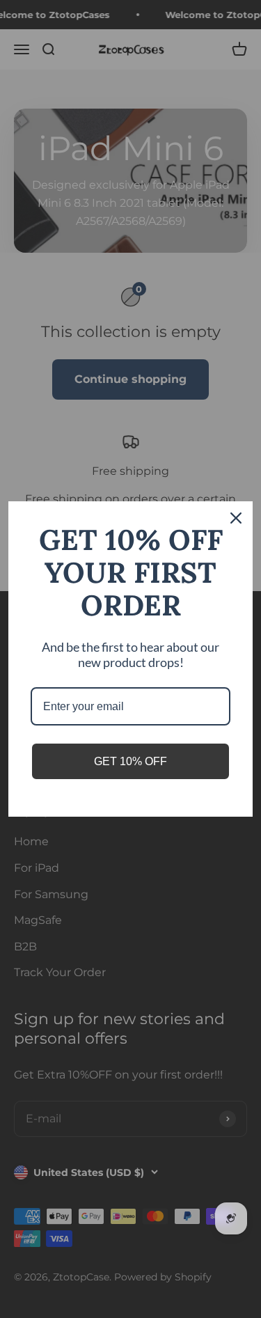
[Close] (236, 518)
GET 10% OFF (130, 761)
